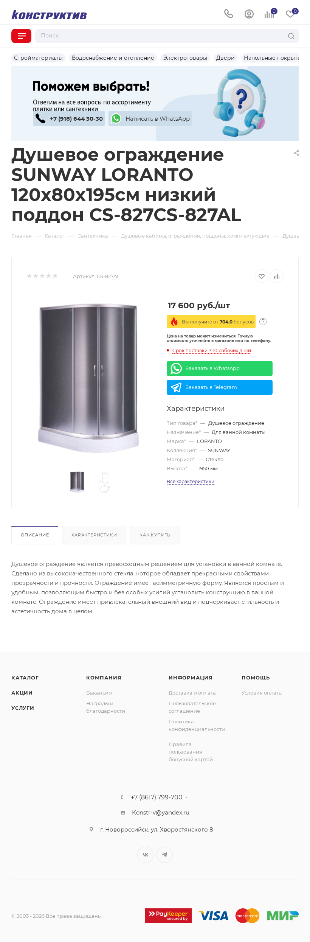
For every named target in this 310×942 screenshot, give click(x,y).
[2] (35, 276)
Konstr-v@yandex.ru (160, 812)
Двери (225, 57)
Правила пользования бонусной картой (191, 751)
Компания (103, 678)
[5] (54, 276)
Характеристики (94, 535)
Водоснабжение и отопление (113, 57)
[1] (29, 276)
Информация (191, 678)
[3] (42, 276)
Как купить (155, 535)
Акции (22, 693)
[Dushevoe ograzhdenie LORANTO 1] (90, 377)
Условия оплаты (262, 693)
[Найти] (291, 36)
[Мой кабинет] (249, 14)
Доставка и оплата (192, 693)
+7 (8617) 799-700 (157, 797)
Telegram (165, 855)
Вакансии (99, 693)
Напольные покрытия (274, 57)
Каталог (25, 678)
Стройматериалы (38, 57)
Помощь (256, 678)
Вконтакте (145, 855)
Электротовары (185, 57)
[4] (48, 276)
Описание (35, 535)
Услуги (22, 708)
